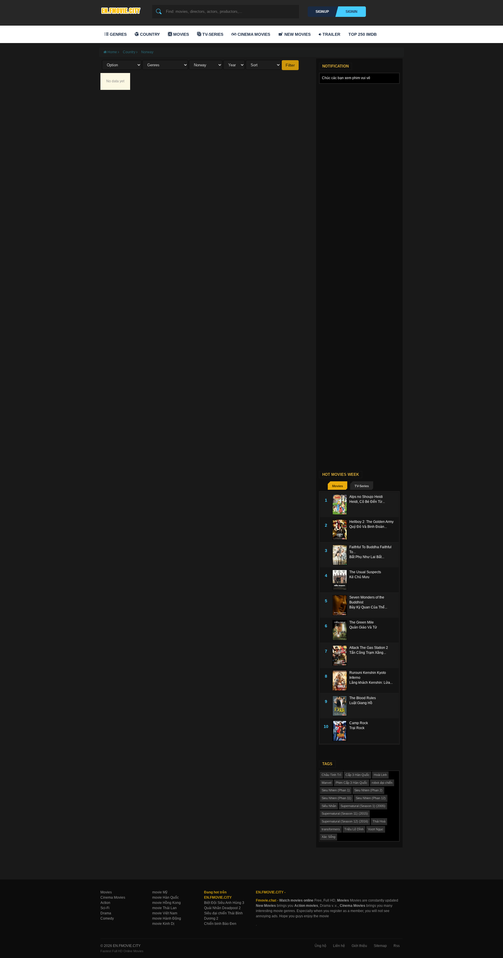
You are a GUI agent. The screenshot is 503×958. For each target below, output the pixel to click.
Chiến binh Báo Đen (220, 924)
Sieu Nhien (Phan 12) (371, 798)
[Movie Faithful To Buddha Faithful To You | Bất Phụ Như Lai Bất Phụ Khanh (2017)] (340, 555)
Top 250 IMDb (362, 34)
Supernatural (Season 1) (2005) (363, 806)
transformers (331, 829)
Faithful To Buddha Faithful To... (370, 549)
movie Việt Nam (164, 913)
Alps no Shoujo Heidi (366, 497)
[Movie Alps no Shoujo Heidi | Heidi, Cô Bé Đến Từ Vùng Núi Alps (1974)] (340, 504)
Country (149, 34)
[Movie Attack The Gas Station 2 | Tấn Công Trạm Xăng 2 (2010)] (340, 655)
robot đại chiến (382, 782)
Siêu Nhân (329, 806)
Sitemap (380, 946)
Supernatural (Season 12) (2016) (345, 821)
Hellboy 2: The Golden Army (371, 522)
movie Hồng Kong (166, 903)
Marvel (326, 782)
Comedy (107, 918)
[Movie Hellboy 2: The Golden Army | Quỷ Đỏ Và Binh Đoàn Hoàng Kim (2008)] (340, 529)
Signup (322, 12)
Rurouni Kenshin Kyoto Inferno (367, 675)
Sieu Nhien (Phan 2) (368, 790)
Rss (397, 946)
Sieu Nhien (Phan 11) (336, 798)
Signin (351, 12)
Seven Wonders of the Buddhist (366, 599)
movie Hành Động (166, 918)
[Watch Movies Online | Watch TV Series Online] (122, 10)
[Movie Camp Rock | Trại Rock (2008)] (340, 731)
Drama (105, 913)
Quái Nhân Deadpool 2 (222, 908)
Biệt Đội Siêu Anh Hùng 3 (224, 903)
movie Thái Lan (164, 908)
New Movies (297, 34)
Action (105, 903)
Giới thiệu (359, 946)
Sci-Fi (104, 908)
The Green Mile (361, 622)
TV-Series (212, 34)
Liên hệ (339, 946)
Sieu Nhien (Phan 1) (336, 790)
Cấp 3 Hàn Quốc (357, 775)
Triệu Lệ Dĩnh (354, 829)
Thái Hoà (379, 821)
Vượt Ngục (375, 829)
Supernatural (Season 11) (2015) (345, 813)
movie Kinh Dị (163, 924)
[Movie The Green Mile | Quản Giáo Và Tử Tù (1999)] (340, 630)
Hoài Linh (380, 775)
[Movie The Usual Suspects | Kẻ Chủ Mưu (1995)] (340, 580)
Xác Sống (328, 836)
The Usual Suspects (365, 572)
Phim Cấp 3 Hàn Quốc (351, 782)
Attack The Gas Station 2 (368, 648)
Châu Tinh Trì (331, 775)
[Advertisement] (359, 174)
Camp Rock (358, 723)
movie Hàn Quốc (165, 897)
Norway (147, 52)
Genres (118, 34)
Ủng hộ (320, 946)
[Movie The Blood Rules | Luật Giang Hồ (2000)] (340, 706)
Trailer (330, 34)
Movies (180, 34)
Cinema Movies (253, 34)
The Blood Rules (362, 698)
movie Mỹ (159, 892)
